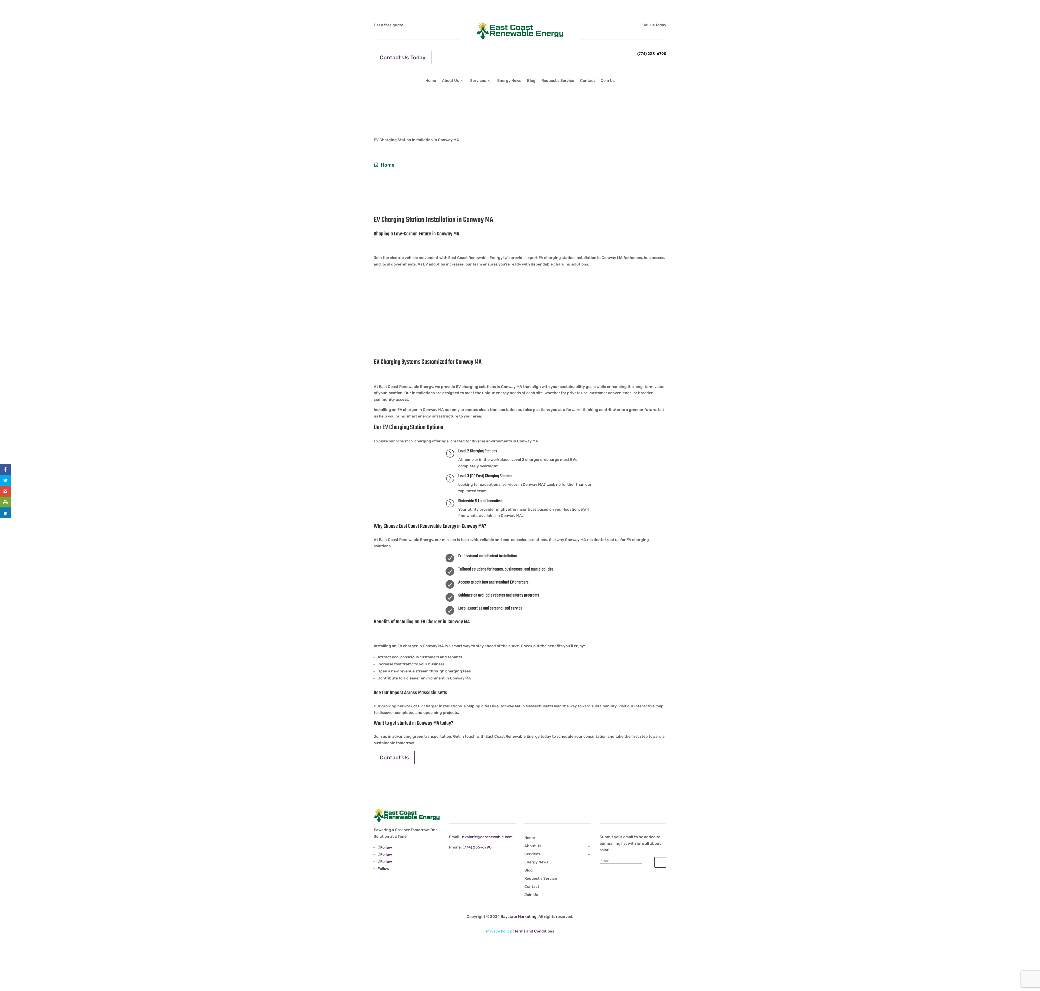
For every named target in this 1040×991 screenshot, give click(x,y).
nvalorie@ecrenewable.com (487, 837)
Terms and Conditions (534, 931)
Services (478, 81)
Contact (587, 81)
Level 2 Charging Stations (477, 451)
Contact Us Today (402, 57)
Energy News (509, 81)
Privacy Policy (499, 931)
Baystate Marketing (518, 916)
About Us (450, 81)
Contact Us (394, 757)
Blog (531, 81)
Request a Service (557, 81)
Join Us (608, 81)
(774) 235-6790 (651, 53)
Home (430, 81)
